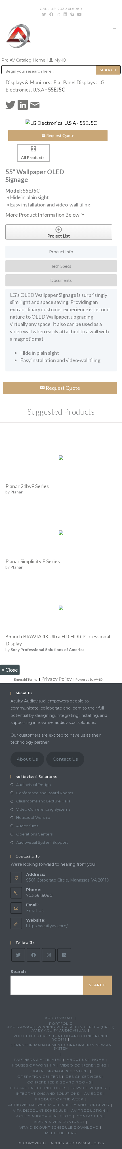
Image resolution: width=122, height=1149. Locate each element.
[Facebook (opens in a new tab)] (51, 14)
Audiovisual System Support (42, 842)
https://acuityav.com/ (47, 925)
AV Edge (93, 1093)
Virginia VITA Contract (59, 1122)
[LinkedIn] (64, 955)
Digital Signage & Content (59, 1071)
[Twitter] (18, 955)
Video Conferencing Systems (43, 809)
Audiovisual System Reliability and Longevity (59, 1105)
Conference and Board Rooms (44, 793)
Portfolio (61, 1023)
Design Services (83, 1076)
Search (18, 971)
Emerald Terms (25, 679)
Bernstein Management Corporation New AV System (61, 1046)
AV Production (88, 1110)
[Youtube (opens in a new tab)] (78, 14)
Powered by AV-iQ (89, 679)
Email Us (34, 910)
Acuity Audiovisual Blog (43, 1116)
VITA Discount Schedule (39, 1110)
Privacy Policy (56, 679)
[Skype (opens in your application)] (72, 14)
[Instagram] (49, 955)
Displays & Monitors (27, 82)
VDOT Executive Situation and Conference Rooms (61, 1037)
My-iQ (59, 60)
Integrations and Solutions (47, 1093)
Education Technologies (38, 1088)
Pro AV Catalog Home (24, 60)
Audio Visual (59, 1018)
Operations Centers (34, 834)
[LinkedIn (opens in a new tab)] (65, 14)
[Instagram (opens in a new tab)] (58, 14)
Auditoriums (27, 826)
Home (98, 1059)
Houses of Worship (33, 817)
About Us (27, 759)
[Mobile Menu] (114, 30)
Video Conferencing (83, 1065)
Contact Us (65, 759)
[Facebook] (33, 955)
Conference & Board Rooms (59, 1082)
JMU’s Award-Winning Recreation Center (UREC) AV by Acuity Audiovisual (61, 1028)
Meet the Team (61, 1133)
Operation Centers (39, 1076)
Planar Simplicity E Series (32, 561)
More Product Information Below (42, 215)
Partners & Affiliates (38, 1059)
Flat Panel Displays (74, 82)
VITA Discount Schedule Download (59, 1127)
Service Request (89, 1088)
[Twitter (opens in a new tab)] (44, 14)
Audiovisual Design (33, 784)
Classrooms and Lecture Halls (43, 801)
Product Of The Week (59, 1099)
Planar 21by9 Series (27, 486)
